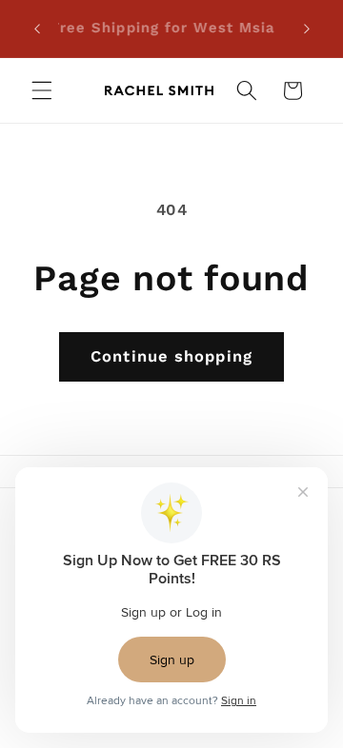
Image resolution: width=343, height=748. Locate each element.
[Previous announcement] (37, 28)
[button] (42, 90)
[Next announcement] (307, 28)
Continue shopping (171, 356)
